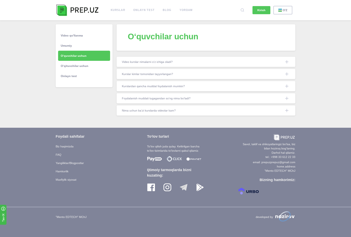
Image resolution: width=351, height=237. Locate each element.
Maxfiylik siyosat (66, 179)
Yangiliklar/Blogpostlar (70, 163)
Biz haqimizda (65, 146)
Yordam (186, 10)
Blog (167, 10)
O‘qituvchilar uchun (74, 66)
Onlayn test (69, 76)
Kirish (261, 10)
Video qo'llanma (72, 35)
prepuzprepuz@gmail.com (278, 162)
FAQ (58, 154)
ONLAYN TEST (144, 10)
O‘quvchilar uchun (74, 55)
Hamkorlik (62, 171)
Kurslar (118, 10)
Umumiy (66, 45)
